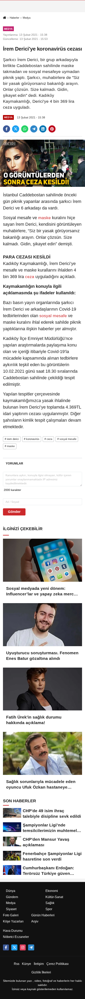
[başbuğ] (31, 947)
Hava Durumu (13, 930)
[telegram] (33, 128)
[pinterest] (52, 128)
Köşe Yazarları (13, 921)
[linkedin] (42, 128)
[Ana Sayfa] (4, 17)
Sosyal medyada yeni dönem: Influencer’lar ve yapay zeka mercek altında (42, 591)
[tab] (14, 463)
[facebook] (6, 128)
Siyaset (11, 909)
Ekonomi (51, 890)
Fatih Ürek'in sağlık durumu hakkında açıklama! (33, 720)
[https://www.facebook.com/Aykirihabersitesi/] (6, 947)
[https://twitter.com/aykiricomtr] (14, 947)
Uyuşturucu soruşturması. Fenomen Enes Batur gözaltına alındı (42, 656)
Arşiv (34, 921)
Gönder (14, 512)
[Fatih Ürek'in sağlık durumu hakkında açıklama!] (42, 689)
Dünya (10, 890)
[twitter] (15, 128)
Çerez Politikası (57, 963)
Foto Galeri (11, 915)
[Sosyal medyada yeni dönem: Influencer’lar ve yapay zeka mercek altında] (42, 560)
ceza (29, 276)
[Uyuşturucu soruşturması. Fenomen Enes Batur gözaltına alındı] (42, 624)
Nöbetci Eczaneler (16, 937)
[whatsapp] (24, 128)
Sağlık (49, 903)
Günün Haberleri (43, 915)
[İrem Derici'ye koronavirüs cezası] (42, 163)
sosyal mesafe (53, 315)
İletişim (39, 963)
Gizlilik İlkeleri (41, 972)
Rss (16, 963)
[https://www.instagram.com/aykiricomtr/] (23, 947)
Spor (48, 909)
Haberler (14, 17)
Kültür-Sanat (54, 897)
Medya (26, 17)
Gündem (12, 897)
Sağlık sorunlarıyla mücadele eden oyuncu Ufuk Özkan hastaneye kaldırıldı (41, 784)
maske (44, 217)
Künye (26, 963)
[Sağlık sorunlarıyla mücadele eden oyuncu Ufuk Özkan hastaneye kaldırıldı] (42, 753)
